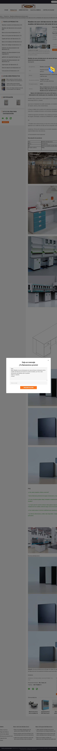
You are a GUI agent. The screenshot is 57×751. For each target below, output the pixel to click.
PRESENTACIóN (28, 387)
